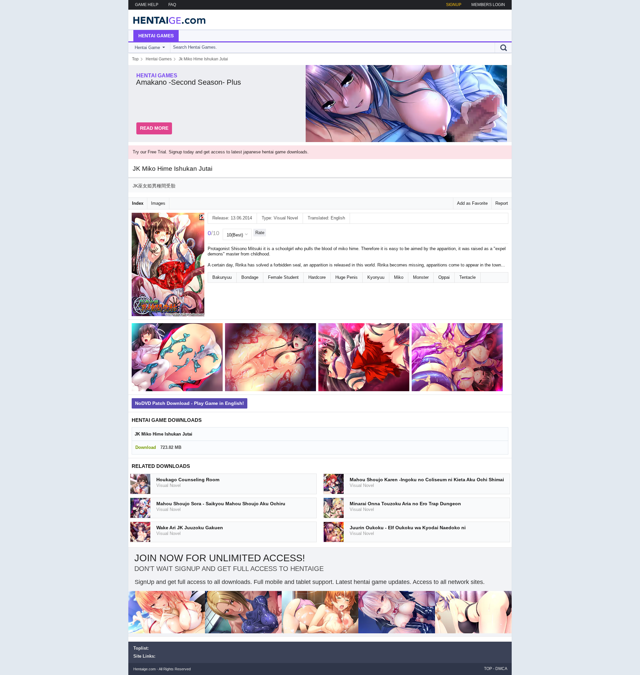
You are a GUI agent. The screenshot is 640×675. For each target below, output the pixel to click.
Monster (421, 277)
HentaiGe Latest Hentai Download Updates (167, 20)
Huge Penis (346, 277)
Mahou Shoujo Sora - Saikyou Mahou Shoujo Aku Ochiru (220, 503)
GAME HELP (146, 4)
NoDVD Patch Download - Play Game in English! (189, 403)
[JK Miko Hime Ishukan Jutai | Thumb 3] (365, 358)
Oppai (444, 277)
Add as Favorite (472, 203)
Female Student (283, 277)
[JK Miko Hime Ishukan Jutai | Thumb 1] (178, 358)
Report (501, 203)
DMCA (501, 668)
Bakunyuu (222, 277)
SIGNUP (453, 4)
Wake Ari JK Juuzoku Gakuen (189, 527)
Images (158, 203)
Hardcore (317, 277)
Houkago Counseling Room (187, 479)
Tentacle (467, 277)
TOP (488, 668)
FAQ (172, 4)
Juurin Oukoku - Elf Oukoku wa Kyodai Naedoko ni (408, 527)
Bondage (249, 277)
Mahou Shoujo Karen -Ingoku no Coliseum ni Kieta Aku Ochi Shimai (427, 479)
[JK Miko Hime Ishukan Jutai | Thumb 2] (271, 358)
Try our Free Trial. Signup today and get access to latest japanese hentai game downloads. (221, 151)
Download (145, 447)
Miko (398, 277)
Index (137, 203)
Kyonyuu (375, 277)
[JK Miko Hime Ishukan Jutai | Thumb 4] (458, 358)
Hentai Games (156, 35)
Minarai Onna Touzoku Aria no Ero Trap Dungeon (405, 503)
